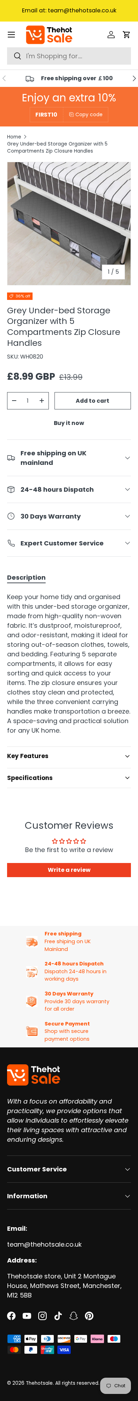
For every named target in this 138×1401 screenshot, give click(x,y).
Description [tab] (26, 577)
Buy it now (69, 423)
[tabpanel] (69, 663)
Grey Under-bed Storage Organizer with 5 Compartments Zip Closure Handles (57, 147)
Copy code (89, 114)
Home (14, 137)
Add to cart (92, 401)
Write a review (69, 870)
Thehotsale (39, 1383)
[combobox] (69, 56)
